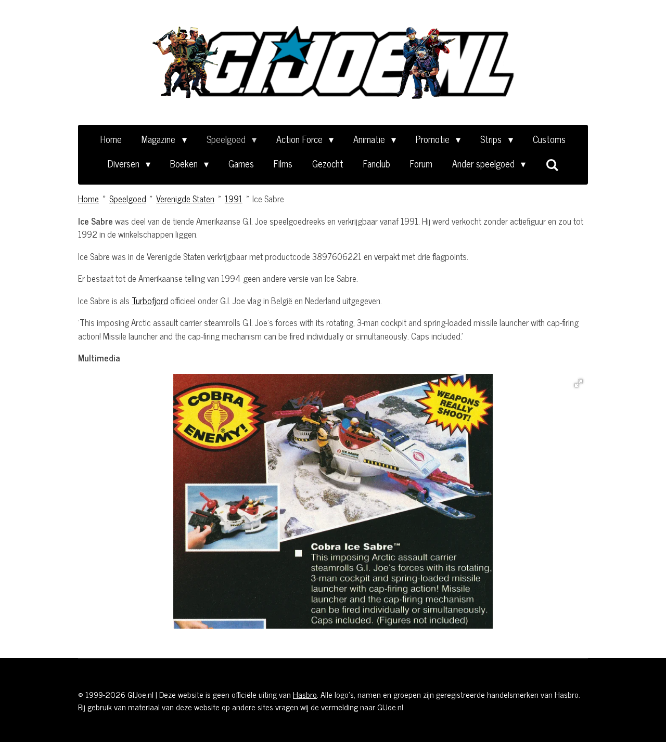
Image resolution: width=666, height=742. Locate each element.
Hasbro (305, 694)
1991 (233, 198)
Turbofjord (150, 300)
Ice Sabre (268, 198)
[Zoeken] (552, 164)
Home (88, 198)
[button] (578, 383)
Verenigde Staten (185, 198)
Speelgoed (127, 198)
